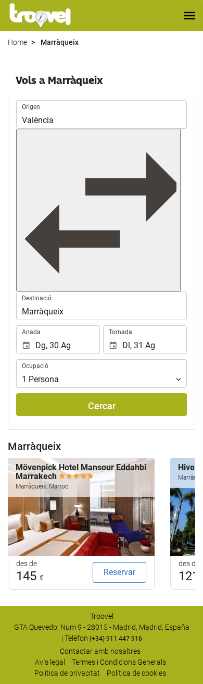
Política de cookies (136, 673)
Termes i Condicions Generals (119, 662)
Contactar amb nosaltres (100, 651)
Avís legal (50, 662)
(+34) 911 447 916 (116, 638)
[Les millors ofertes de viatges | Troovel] (40, 15)
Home (17, 42)
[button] (189, 15)
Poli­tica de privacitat (67, 673)
